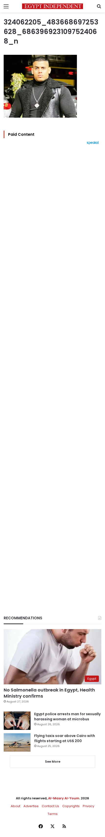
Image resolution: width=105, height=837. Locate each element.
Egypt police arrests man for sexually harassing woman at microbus (67, 717)
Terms (53, 814)
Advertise (31, 806)
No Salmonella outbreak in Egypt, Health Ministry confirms (49, 693)
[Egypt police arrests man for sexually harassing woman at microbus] (17, 721)
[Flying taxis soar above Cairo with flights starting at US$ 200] (17, 742)
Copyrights (71, 806)
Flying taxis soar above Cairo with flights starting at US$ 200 (64, 738)
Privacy (88, 806)
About (15, 806)
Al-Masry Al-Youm (63, 798)
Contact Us (50, 806)
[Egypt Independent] (52, 6)
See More (52, 761)
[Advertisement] (52, 372)
